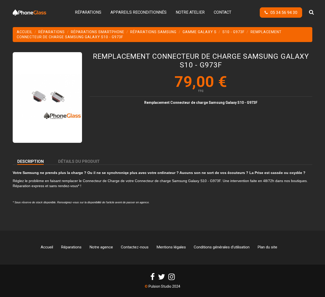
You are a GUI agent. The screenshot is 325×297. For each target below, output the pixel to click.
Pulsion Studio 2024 (164, 286)
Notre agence (101, 247)
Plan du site (267, 247)
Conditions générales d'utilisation (222, 247)
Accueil (47, 247)
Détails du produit (79, 161)
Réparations (71, 247)
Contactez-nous (135, 247)
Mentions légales (171, 247)
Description (30, 161)
